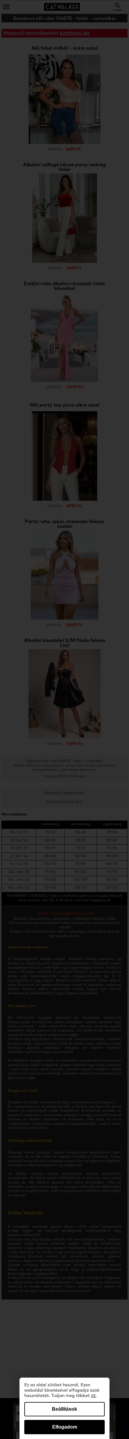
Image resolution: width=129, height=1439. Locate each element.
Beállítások (64, 1409)
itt (93, 1396)
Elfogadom (64, 1426)
